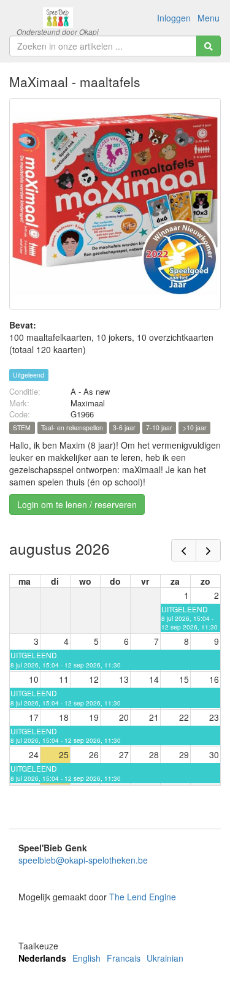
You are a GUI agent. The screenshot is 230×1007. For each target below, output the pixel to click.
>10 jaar (195, 427)
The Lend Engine (142, 897)
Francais (123, 958)
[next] (208, 550)
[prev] (183, 550)
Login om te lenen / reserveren (77, 504)
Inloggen (174, 18)
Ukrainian (165, 958)
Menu (208, 18)
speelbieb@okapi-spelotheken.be (83, 860)
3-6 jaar (124, 427)
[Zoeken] (208, 46)
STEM (22, 427)
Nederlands (42, 958)
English (86, 958)
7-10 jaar (159, 427)
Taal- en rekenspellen (72, 427)
